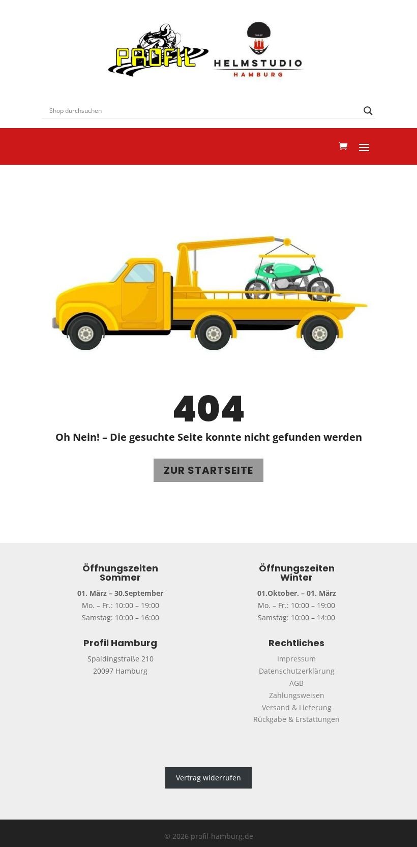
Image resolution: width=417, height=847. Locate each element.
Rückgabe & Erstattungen (296, 719)
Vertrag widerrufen (208, 777)
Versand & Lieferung (297, 707)
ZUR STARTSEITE (208, 470)
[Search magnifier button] (368, 111)
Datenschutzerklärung (297, 671)
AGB (296, 683)
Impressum (296, 658)
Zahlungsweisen (296, 695)
